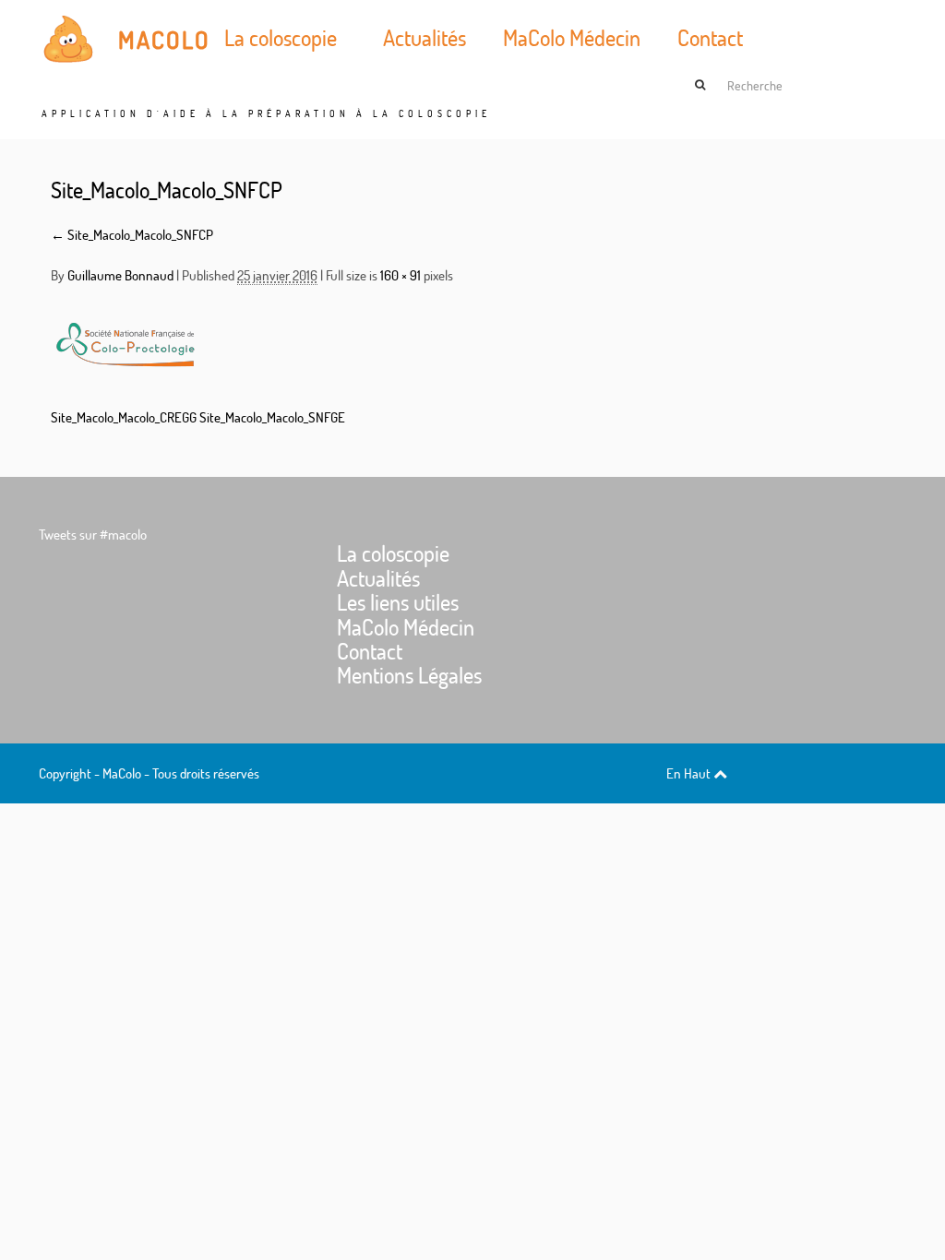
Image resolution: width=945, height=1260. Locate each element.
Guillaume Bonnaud (120, 275)
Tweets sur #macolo (93, 534)
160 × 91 (400, 275)
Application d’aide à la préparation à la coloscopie (266, 114)
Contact (710, 38)
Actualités (424, 38)
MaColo (164, 40)
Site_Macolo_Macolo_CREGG (124, 417)
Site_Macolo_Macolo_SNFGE (272, 417)
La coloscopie (280, 38)
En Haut (689, 773)
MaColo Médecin (571, 38)
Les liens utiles (398, 602)
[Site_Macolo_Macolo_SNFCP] (124, 343)
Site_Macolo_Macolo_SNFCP (166, 190)
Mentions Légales (409, 675)
